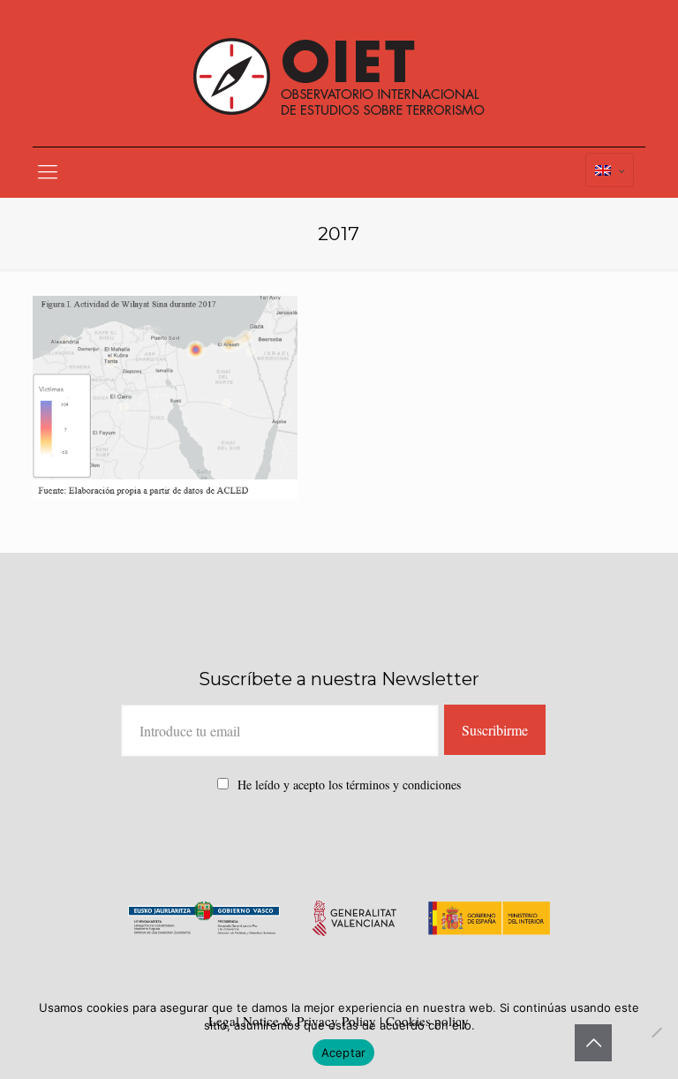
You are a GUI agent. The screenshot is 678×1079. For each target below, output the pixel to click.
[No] (656, 1032)
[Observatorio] (339, 73)
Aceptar (343, 1052)
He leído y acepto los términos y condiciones (349, 784)
